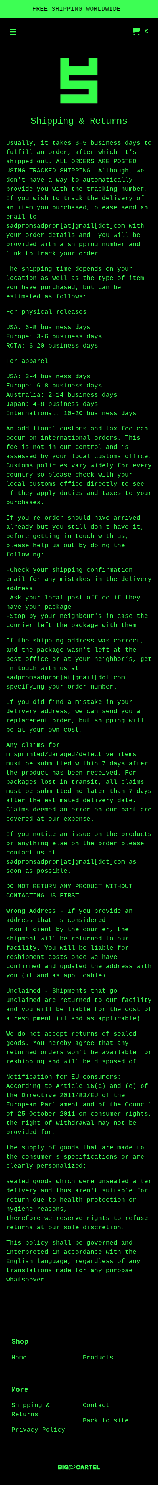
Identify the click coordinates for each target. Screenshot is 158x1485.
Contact (96, 1405)
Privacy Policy (38, 1430)
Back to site (106, 1420)
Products (98, 1357)
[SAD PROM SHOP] (79, 81)
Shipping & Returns (31, 1410)
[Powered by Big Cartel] (79, 1467)
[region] (79, 9)
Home (19, 1357)
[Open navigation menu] (13, 32)
